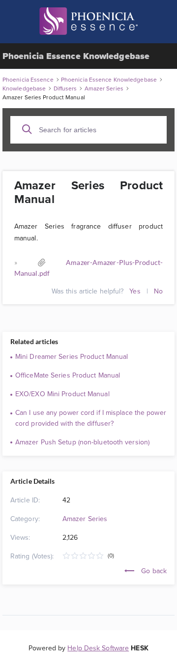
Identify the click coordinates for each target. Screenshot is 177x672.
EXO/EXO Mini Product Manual (62, 394)
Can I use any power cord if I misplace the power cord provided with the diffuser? (90, 418)
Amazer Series (84, 519)
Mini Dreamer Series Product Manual (71, 356)
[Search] (27, 129)
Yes (134, 291)
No (158, 291)
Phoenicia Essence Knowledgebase (75, 56)
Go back (153, 571)
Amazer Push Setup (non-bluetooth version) (82, 442)
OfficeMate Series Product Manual (67, 375)
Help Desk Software (98, 648)
